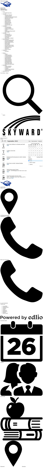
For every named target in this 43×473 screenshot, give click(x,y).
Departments (5, 311)
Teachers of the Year (8, 24)
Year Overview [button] (34, 141)
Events (31, 160)
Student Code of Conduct (9, 46)
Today (29, 157)
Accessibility (5, 306)
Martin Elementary (8, 59)
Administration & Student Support (11, 16)
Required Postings (8, 22)
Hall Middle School (8, 62)
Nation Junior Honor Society (10, 30)
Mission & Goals (8, 21)
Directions (7, 51)
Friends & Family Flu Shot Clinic (14, 175)
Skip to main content (4, 0)
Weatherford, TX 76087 (4, 216)
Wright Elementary (8, 61)
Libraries (4, 312)
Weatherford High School (9, 64)
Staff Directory (7, 23)
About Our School (8, 15)
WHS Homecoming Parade (12, 169)
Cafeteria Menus (8, 67)
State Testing (7, 31)
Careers (4, 309)
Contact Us (5, 310)
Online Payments (8, 70)
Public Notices (5, 313)
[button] (4, 11)
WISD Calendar (32, 162)
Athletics (31, 164)
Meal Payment (7, 43)
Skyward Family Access (9, 45)
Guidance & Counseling (9, 28)
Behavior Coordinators (9, 17)
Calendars (6, 68)
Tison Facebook (8, 49)
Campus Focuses (8, 19)
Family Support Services (9, 42)
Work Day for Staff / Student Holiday (15, 163)
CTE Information (8, 26)
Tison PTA (7, 48)
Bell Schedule (7, 18)
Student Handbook (8, 47)
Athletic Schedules (8, 66)
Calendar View (40, 157)
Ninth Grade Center (8, 63)
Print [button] (29, 141)
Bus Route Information (9, 41)
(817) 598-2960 (6, 259)
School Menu (7, 44)
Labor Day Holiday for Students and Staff (16, 144)
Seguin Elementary (8, 60)
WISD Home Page (8, 12)
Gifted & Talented (8, 27)
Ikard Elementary (8, 58)
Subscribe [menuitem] (40, 141)
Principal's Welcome (8, 14)
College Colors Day (11, 150)
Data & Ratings (7, 20)
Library (6, 29)
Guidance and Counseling (9, 69)
